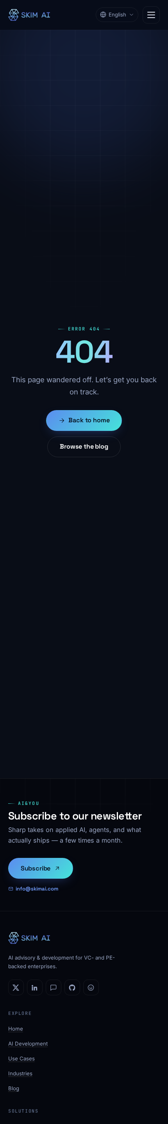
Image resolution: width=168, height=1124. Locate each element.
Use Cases (21, 1058)
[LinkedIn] (35, 987)
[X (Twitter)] (16, 987)
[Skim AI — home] (29, 15)
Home (15, 1028)
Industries (20, 1073)
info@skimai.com (37, 888)
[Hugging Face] (91, 987)
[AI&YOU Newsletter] (53, 987)
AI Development (28, 1043)
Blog (13, 1088)
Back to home (88, 420)
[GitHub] (72, 987)
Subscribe (36, 868)
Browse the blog (84, 446)
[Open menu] (151, 15)
